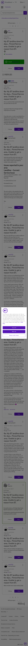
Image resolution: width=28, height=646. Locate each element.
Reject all (14, 331)
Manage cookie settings (14, 335)
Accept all (14, 327)
